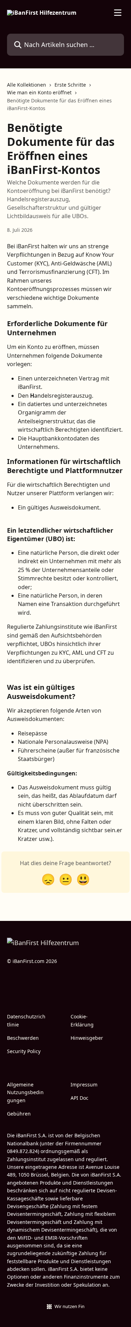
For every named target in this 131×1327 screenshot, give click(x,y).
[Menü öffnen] (117, 12)
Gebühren (19, 1113)
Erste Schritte (70, 84)
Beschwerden (23, 1038)
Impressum (84, 1084)
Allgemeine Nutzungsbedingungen (25, 1092)
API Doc (79, 1097)
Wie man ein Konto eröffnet (39, 92)
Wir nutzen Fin (69, 1306)
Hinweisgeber (87, 1038)
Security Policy (24, 1051)
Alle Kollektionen (26, 84)
